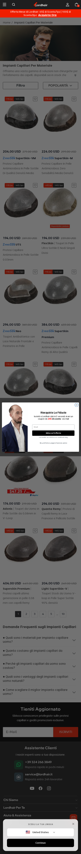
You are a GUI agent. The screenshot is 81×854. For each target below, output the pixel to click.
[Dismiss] (73, 824)
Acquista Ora (47, 15)
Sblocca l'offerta (53, 433)
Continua (40, 842)
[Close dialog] (76, 405)
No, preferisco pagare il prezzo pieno (53, 443)
